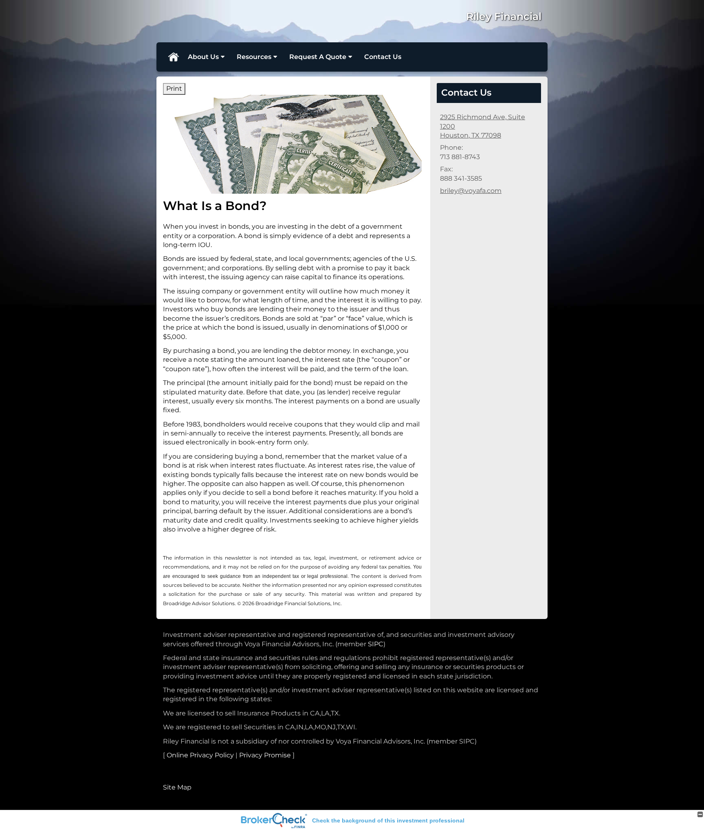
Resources (254, 57)
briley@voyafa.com (471, 191)
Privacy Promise (265, 755)
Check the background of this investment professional (388, 820)
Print (174, 88)
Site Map (177, 787)
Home (173, 57)
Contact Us (382, 57)
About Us (203, 57)
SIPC (375, 644)
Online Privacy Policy (200, 755)
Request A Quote (317, 57)
